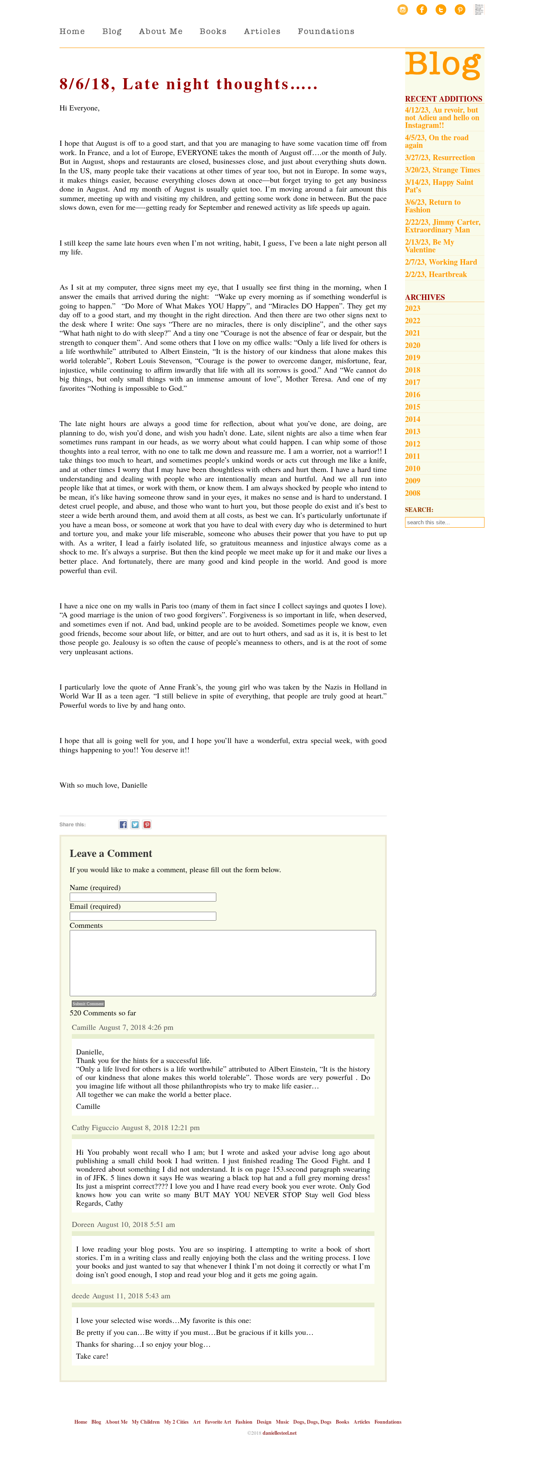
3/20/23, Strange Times (442, 169)
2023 (412, 308)
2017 (412, 381)
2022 (412, 320)
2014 (412, 418)
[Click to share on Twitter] (135, 824)
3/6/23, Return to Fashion (433, 205)
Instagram (402, 9)
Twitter (441, 9)
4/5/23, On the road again (437, 141)
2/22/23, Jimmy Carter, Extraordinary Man (443, 225)
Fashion (243, 1421)
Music (282, 1421)
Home (72, 31)
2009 (412, 480)
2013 (412, 431)
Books (213, 31)
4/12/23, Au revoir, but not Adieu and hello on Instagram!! (442, 117)
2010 (412, 468)
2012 (412, 443)
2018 (412, 369)
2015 (412, 406)
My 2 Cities (176, 1421)
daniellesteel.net (280, 1432)
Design (264, 1421)
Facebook (421, 9)
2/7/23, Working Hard (441, 261)
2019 (412, 357)
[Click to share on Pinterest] (147, 824)
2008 (412, 492)
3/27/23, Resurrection (440, 157)
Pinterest (460, 9)
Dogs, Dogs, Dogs (312, 1421)
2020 (412, 345)
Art (197, 1421)
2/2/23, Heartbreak (436, 274)
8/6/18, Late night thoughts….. (189, 83)
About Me (161, 31)
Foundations (326, 31)
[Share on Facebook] (123, 824)
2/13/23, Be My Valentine (429, 245)
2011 (412, 455)
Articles (262, 31)
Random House (479, 9)
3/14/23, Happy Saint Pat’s (439, 185)
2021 (412, 332)
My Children (146, 1421)
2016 (412, 394)
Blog (112, 31)
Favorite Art (218, 1421)
